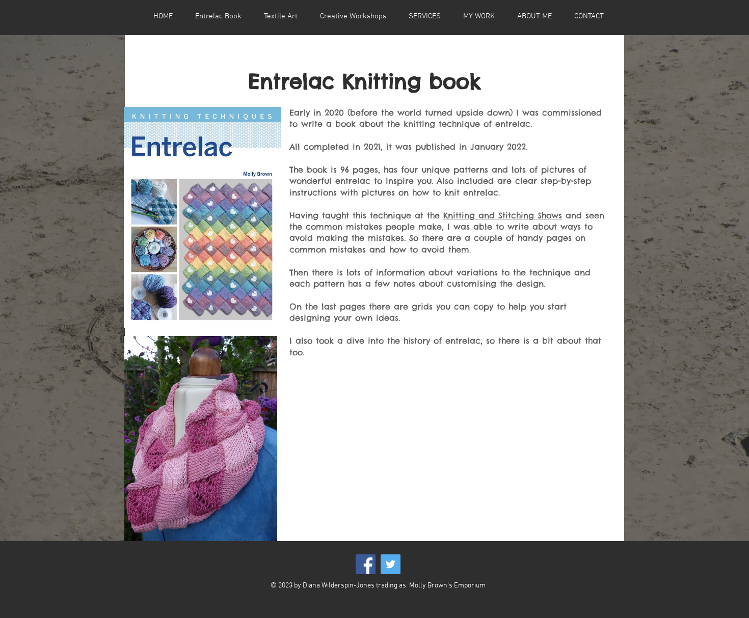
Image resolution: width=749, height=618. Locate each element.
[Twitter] (390, 564)
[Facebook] (366, 564)
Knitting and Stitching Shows (502, 215)
